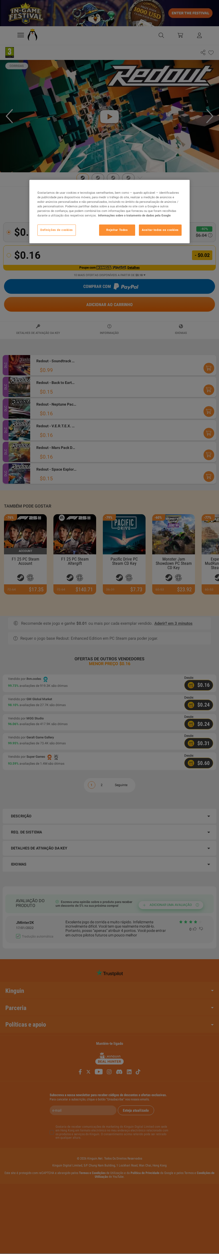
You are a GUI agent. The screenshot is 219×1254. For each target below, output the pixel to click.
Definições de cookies (56, 230)
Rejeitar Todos (117, 230)
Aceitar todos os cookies (160, 230)
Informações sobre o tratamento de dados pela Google (134, 216)
